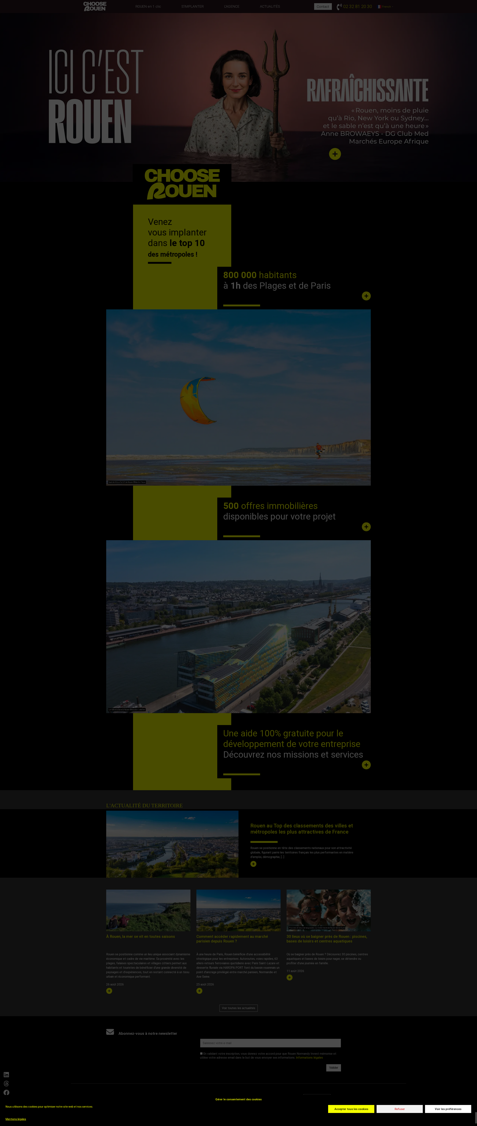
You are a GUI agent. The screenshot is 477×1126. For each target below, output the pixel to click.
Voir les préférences (448, 1109)
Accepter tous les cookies (351, 1109)
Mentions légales (16, 1119)
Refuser (400, 1109)
